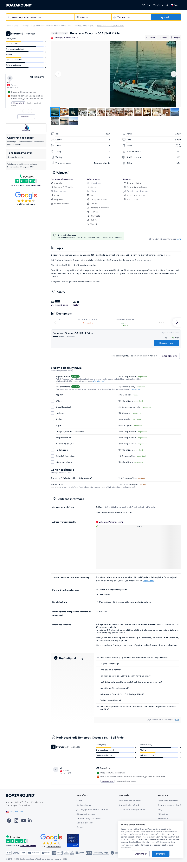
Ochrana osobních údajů (169, 804)
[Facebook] (9, 820)
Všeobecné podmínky (168, 800)
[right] (30, 111)
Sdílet (152, 37)
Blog (160, 809)
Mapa (177, 37)
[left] (22, 111)
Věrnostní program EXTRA (89, 818)
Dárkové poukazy (85, 822)
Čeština (177, 5)
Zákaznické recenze (86, 813)
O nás (79, 800)
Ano (179, 239)
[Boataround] (19, 5)
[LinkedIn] (30, 820)
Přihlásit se (163, 813)
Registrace (163, 818)
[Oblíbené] (148, 5)
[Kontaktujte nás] (143, 5)
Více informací (98, 381)
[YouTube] (23, 820)
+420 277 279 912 (17, 811)
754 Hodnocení (28, 204)
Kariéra (80, 827)
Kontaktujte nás (84, 804)
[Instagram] (16, 820)
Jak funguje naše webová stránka (92, 809)
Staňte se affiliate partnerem (132, 809)
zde (152, 842)
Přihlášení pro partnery (130, 800)
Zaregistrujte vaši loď (129, 804)
